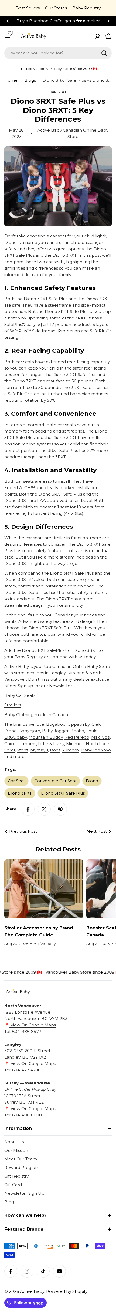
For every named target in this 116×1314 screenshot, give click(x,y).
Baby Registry (86, 7)
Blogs (30, 80)
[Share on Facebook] (28, 809)
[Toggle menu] (7, 39)
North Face (97, 743)
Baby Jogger (55, 730)
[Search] (104, 53)
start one (58, 656)
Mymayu (39, 750)
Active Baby (16, 666)
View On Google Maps (32, 1025)
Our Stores (56, 7)
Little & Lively (51, 743)
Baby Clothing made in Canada (36, 714)
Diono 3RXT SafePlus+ (44, 650)
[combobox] (58, 53)
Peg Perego (76, 737)
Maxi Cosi (100, 737)
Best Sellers (28, 7)
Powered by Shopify (66, 1291)
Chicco (11, 743)
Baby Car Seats (19, 695)
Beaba (77, 730)
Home (11, 80)
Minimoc (75, 743)
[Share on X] (44, 809)
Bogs (55, 750)
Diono (10, 730)
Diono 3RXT (85, 650)
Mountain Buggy (46, 737)
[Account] (97, 36)
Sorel (9, 750)
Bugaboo (56, 724)
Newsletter (60, 685)
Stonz (22, 750)
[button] (7, 21)
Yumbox (70, 750)
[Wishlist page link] (10, 33)
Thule (92, 730)
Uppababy (78, 724)
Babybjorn (29, 730)
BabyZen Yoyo (96, 750)
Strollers (12, 705)
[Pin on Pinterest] (60, 809)
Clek (96, 724)
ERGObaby (15, 737)
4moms (28, 743)
